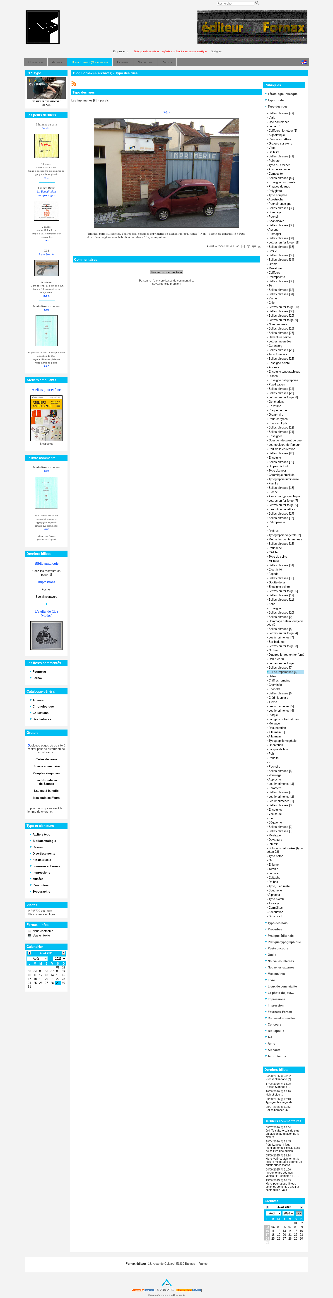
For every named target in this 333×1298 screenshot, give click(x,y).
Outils (272, 954)
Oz (271, 860)
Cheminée (275, 684)
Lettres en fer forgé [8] (283, 397)
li (269, 762)
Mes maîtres (276, 973)
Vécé (272, 147)
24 (267, 1238)
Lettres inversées (280, 341)
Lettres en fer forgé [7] (283, 500)
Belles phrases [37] (281, 238)
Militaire (274, 561)
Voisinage (275, 775)
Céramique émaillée (281, 475)
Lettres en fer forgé (281, 663)
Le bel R (274, 126)
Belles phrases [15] (281, 543)
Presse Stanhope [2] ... (279, 1079)
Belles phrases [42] (281, 113)
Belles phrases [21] (281, 431)
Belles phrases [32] (281, 289)
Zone (272, 604)
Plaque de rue (278, 410)
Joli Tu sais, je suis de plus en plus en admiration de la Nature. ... (282, 1134)
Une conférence (279, 122)
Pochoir (46, 589)
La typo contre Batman (284, 719)
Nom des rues (278, 324)
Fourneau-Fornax (280, 1012)
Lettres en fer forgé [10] (284, 307)
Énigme (274, 864)
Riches (273, 376)
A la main (274, 736)
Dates (272, 676)
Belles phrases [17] (281, 513)
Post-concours (278, 948)
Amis (271, 1043)
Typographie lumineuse (284, 479)
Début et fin (276, 659)
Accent (273, 229)
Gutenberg (275, 345)
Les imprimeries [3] (281, 783)
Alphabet (274, 894)
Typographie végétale (283, 740)
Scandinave (276, 221)
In (270, 526)
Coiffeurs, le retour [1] (283, 130)
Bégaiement (276, 822)
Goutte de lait (277, 582)
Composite (276, 173)
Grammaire (276, 414)
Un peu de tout (278, 466)
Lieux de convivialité (282, 986)
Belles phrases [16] (281, 518)
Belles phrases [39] (281, 208)
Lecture (273, 873)
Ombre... (274, 650)
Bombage (275, 212)
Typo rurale (276, 100)
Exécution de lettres (282, 509)
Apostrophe (275, 199)
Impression (276, 1005)
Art (270, 1037)
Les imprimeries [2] (281, 796)
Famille (273, 483)
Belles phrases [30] (281, 311)
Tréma (273, 702)
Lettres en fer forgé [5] (283, 591)
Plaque (273, 715)
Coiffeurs (274, 272)
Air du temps (277, 1056)
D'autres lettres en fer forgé (286, 654)
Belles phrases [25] (281, 358)
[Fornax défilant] (252, 43)
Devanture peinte (280, 337)
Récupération (277, 728)
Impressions (276, 999)
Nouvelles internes (281, 961)
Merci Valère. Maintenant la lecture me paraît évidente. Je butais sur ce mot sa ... (284, 1162)
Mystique (275, 835)
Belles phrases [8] (280, 629)
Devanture (275, 839)
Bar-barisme (277, 641)
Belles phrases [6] (280, 693)
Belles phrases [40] (281, 178)
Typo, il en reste (279, 886)
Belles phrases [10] (281, 612)
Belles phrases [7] (280, 667)
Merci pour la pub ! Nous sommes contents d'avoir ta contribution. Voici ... (282, 1187)
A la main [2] (276, 732)
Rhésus (274, 530)
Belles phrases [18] (281, 487)
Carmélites (276, 907)
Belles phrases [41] (281, 156)
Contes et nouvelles (281, 1018)
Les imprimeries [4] (281, 710)
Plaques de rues (279, 186)
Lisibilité (274, 152)
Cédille (273, 552)
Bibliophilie (276, 1031)
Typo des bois (277, 923)
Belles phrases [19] (281, 462)
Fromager (275, 234)
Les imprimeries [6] (284, 672)
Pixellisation (277, 384)
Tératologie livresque (282, 94)
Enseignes (275, 436)
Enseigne (275, 457)
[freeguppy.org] (143, 1290)
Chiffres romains (279, 680)
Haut (166, 1284)
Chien (272, 302)
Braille (273, 251)
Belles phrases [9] (280, 617)
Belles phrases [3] (280, 805)
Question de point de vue (285, 440)
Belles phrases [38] (281, 225)
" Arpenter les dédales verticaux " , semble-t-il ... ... (282, 1174)
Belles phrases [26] (281, 350)
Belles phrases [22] (281, 427)
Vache (273, 298)
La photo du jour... (281, 993)
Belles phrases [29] (281, 315)
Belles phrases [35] (281, 255)
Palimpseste (277, 277)
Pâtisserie (275, 548)
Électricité (275, 569)
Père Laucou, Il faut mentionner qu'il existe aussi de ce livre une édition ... (283, 1148)
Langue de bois (279, 749)
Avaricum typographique (284, 496)
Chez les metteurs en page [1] (46, 572)
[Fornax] (43, 43)
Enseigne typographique (284, 371)
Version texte (41, 935)
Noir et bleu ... (274, 1094)
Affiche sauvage (279, 169)
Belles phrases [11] (281, 599)
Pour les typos (278, 419)
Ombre (273, 264)
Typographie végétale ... (280, 1102)
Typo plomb (276, 899)
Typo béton (276, 856)
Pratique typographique (284, 942)
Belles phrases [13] (281, 578)
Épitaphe (274, 877)
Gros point (275, 916)
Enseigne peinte (279, 363)
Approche (274, 779)
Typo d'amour (277, 470)
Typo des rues (277, 106)
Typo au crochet (279, 165)
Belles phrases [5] (280, 771)
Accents (273, 367)
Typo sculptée (278, 195)
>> (299, 1213)
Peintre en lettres (280, 139)
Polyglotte (275, 191)
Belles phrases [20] (281, 453)
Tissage (274, 903)
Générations (277, 401)
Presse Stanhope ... (278, 1086)
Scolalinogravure (46, 596)
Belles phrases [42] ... (279, 1110)
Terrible (273, 869)
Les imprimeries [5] (281, 706)
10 (267, 1231)
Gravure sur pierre (280, 143)
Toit (271, 285)
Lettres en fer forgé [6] (283, 505)
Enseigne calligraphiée (283, 380)
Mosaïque (275, 268)
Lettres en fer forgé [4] (283, 633)
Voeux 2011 (276, 814)
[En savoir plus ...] (189, 1290)
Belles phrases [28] (281, 328)
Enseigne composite (282, 182)
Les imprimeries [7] (281, 637)
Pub (271, 753)
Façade (273, 574)
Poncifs (274, 758)
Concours (274, 1024)
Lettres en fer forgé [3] (283, 646)
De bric (273, 882)
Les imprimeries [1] (281, 801)
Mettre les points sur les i (285, 539)
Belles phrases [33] (281, 281)
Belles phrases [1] (280, 831)
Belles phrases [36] (281, 246)
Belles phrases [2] (280, 826)
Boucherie (275, 890)
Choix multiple (278, 423)
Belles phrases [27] (281, 333)
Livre (271, 980)
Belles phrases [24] (281, 388)
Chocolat (274, 689)
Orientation (276, 745)
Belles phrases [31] (281, 294)
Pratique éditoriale (281, 935)
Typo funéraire (278, 354)
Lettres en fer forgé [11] (284, 242)
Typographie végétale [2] (285, 535)
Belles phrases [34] (281, 259)
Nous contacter (42, 931)
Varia (272, 117)
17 (267, 1234)
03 (267, 1227)
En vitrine (275, 406)
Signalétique (277, 135)
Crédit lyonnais (278, 697)
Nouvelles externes (281, 967)
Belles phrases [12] (281, 595)
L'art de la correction (282, 449)
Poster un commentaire (166, 272)
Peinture (274, 160)
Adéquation (275, 912)
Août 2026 (284, 1207)
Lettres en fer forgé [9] (283, 320)
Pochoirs (274, 766)
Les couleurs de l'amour (284, 444)
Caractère (275, 788)
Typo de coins (278, 556)
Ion (271, 818)
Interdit (273, 844)
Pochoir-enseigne (280, 203)
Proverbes (275, 929)
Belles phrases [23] (281, 393)
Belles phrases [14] (281, 565)
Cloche (273, 492)
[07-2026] (267, 1207)
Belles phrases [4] (280, 792)
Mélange (274, 723)
